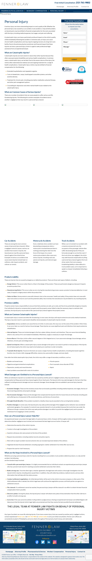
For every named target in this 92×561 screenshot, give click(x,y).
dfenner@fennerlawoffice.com (46, 535)
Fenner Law (20, 516)
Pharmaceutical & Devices (12, 11)
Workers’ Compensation (37, 11)
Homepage (60, 7)
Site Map (31, 554)
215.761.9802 (45, 530)
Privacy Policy (38, 554)
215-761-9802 (83, 2)
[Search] (89, 11)
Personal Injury (57, 11)
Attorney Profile (72, 7)
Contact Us (85, 7)
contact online (42, 516)
